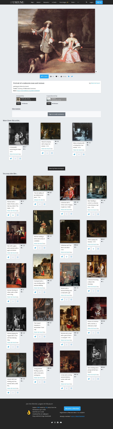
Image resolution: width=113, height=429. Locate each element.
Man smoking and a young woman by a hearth (93, 370)
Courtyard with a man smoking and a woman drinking (39, 283)
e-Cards (54, 2)
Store (72, 2)
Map (32, 2)
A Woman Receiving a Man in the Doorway (93, 282)
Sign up (99, 2)
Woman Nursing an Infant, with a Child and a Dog (12, 292)
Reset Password (80, 416)
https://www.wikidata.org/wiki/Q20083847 (28, 90)
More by (56, 168)
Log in (91, 2)
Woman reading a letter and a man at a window (39, 239)
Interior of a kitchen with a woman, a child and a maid (93, 324)
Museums (46, 2)
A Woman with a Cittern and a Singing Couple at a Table (66, 205)
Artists (38, 2)
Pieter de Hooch (95, 83)
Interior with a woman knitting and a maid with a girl (66, 290)
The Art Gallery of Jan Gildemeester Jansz (39, 195)
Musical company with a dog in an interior (46, 144)
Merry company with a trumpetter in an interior (78, 145)
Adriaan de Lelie (38, 200)
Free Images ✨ (63, 2)
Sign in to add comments (56, 114)
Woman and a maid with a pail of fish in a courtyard (66, 335)
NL (20, 154)
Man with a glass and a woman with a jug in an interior (12, 248)
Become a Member (72, 408)
